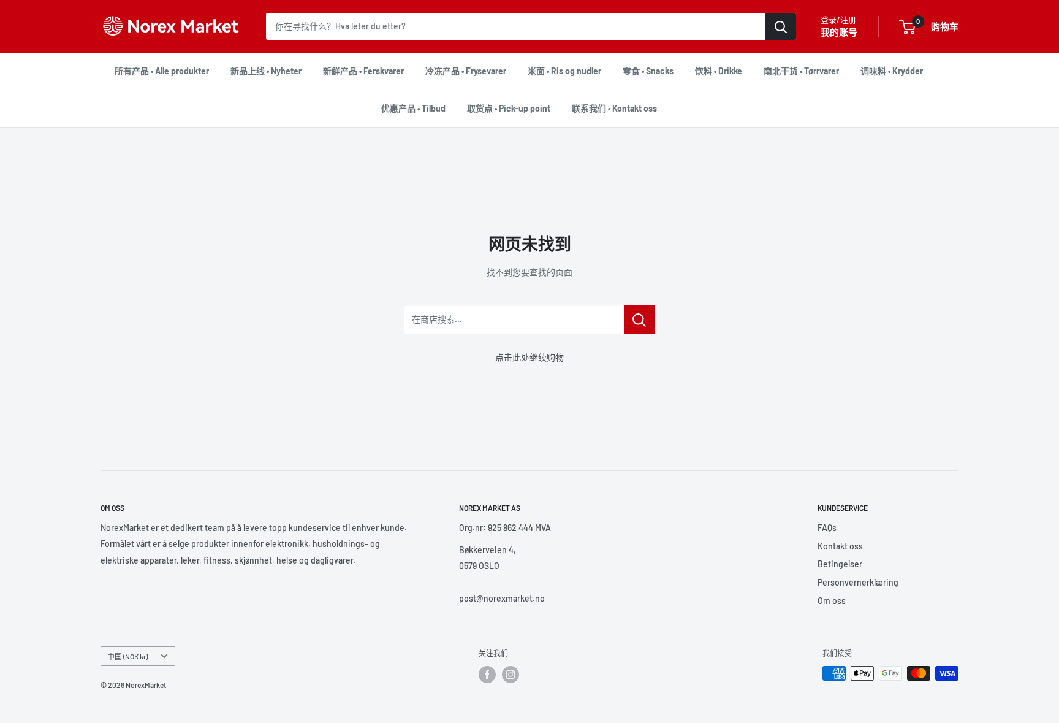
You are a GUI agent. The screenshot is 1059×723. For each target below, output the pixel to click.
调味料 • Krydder (891, 71)
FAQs (827, 527)
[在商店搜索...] (639, 319)
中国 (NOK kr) (127, 656)
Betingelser (840, 564)
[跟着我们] (487, 674)
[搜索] (780, 26)
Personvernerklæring (858, 582)
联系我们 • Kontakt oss (614, 108)
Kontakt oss (840, 546)
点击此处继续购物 (529, 357)
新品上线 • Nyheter (266, 71)
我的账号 (839, 31)
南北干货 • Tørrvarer (801, 71)
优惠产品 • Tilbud (413, 108)
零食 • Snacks (648, 71)
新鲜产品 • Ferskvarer (363, 71)
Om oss (832, 600)
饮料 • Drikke (718, 71)
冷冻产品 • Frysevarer (465, 71)
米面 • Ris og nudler (564, 71)
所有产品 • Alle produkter (162, 71)
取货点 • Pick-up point (508, 108)
